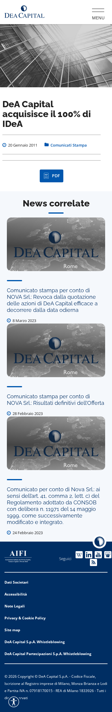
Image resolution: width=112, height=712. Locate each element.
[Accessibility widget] (13, 701)
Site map (12, 629)
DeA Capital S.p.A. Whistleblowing (34, 641)
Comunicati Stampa (68, 145)
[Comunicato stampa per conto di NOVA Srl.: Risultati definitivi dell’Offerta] (56, 350)
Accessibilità (15, 594)
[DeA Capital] (24, 12)
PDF (56, 175)
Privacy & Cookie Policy (25, 618)
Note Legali (14, 606)
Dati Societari (16, 582)
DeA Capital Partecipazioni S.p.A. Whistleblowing (47, 653)
